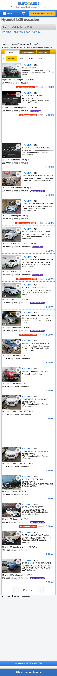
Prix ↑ (22, 58)
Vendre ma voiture (43, 13)
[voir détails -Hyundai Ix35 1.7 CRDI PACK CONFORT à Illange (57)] (11, 510)
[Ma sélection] (23, 13)
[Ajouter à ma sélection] (18, 66)
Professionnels (28, 52)
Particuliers (44, 52)
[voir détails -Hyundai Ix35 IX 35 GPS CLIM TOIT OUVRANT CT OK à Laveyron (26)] (11, 206)
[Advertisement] (28, 122)
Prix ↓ (31, 58)
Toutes (11, 52)
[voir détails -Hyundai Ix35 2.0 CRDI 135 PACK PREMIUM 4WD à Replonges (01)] (11, 318)
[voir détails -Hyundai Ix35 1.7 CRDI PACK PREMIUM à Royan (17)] (11, 482)
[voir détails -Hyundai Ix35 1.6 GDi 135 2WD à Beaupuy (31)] (11, 70)
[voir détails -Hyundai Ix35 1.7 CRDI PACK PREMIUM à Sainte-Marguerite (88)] (11, 98)
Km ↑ (41, 58)
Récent (11, 58)
